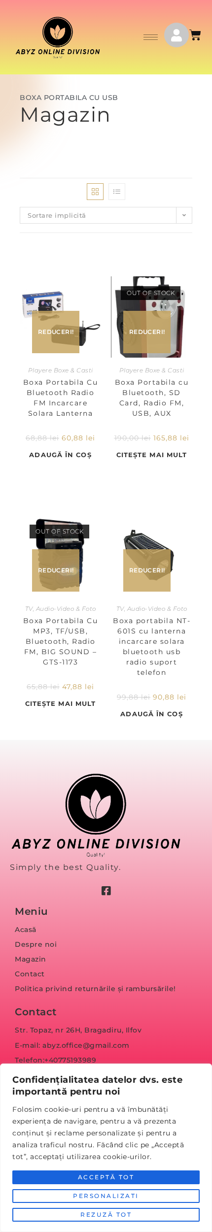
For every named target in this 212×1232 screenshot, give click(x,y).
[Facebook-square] (106, 891)
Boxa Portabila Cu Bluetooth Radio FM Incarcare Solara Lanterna (60, 398)
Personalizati (106, 1195)
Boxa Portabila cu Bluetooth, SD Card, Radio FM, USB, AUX (152, 398)
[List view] (116, 191)
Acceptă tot (106, 1177)
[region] (106, 1148)
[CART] (196, 35)
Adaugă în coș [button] (60, 455)
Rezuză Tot (106, 1214)
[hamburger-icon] (151, 37)
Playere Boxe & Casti (60, 370)
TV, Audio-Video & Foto (60, 608)
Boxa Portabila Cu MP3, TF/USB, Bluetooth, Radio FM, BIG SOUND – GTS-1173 (60, 641)
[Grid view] (95, 191)
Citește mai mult (151, 455)
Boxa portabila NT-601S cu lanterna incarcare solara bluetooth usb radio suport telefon (151, 646)
